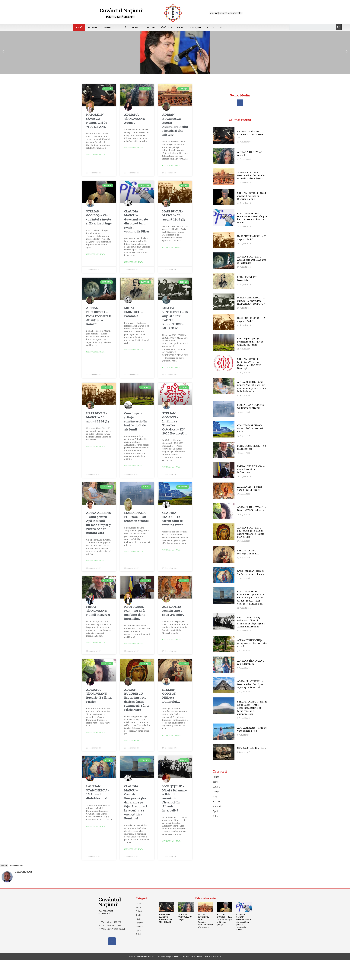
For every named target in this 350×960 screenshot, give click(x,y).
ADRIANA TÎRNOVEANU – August (136, 118)
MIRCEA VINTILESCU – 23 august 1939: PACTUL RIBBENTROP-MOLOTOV (251, 300)
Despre (4, 865)
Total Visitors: (108, 925)
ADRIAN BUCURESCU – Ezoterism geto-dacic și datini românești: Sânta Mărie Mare (136, 700)
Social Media (240, 95)
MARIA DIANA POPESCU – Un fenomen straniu (136, 517)
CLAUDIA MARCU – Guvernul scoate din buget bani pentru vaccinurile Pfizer (136, 221)
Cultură (121, 27)
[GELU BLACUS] (7, 876)
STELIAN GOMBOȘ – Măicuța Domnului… (171, 695)
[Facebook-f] (112, 941)
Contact (132, 956)
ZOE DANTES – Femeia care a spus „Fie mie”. (173, 611)
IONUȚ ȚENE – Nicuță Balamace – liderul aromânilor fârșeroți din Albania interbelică (174, 798)
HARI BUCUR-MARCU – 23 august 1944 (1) (97, 417)
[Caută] (339, 27)
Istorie (107, 27)
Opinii (180, 27)
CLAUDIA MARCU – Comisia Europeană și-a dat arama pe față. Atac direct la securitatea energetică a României (135, 802)
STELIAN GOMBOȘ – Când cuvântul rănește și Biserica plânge (99, 217)
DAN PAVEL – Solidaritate (251, 748)
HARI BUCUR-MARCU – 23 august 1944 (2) (173, 215)
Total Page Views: (110, 929)
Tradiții (136, 27)
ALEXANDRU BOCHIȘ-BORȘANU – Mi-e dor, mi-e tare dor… (252, 643)
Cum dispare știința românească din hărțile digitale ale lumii (135, 421)
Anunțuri (195, 27)
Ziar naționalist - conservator (106, 912)
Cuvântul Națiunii (122, 10)
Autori (210, 27)
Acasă (78, 27)
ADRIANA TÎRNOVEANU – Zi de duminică (251, 662)
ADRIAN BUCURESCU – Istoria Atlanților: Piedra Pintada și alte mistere (175, 124)
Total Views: (107, 922)
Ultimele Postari (16, 865)
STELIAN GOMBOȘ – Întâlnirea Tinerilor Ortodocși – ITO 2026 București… (174, 423)
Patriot (92, 27)
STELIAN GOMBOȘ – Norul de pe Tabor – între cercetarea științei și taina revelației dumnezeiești (252, 707)
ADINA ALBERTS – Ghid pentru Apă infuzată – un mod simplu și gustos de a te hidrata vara (98, 523)
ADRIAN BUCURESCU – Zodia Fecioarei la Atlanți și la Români (99, 316)
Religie (151, 27)
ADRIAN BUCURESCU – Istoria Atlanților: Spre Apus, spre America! (250, 684)
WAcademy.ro (215, 956)
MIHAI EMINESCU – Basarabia (133, 312)
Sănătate (166, 27)
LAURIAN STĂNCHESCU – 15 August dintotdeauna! (97, 792)
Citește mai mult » (95, 155)
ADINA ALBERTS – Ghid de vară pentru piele (252, 729)
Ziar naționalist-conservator (226, 13)
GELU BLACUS (24, 871)
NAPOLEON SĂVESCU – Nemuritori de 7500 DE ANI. (96, 120)
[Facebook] (240, 102)
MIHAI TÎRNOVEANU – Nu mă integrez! (98, 611)
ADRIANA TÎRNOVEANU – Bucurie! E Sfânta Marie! (99, 695)
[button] (221, 27)
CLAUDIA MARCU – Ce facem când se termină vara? (172, 519)
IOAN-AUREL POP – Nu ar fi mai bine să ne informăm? (134, 612)
